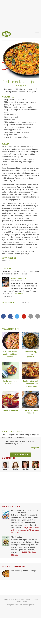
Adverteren (14, 599)
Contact (6, 599)
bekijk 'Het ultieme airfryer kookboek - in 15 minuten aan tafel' (25, 530)
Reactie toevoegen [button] (20, 455)
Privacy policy (25, 599)
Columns (18, 601)
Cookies (35, 599)
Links (25, 601)
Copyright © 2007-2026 (14, 605)
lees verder (18, 293)
